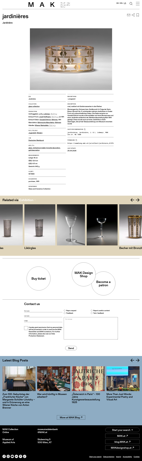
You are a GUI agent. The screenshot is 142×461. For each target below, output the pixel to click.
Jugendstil (32, 133)
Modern (39, 133)
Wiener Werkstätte (41, 125)
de (117, 3)
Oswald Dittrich (45, 120)
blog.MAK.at (121, 441)
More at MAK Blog (70, 417)
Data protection (108, 456)
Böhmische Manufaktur (46, 123)
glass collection (34, 106)
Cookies (137, 456)
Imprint (118, 456)
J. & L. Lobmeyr (44, 114)
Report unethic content (101, 310)
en (121, 3)
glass (30, 148)
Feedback (69, 313)
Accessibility (127, 456)
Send (71, 348)
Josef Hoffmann (45, 117)
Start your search (121, 430)
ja (125, 3)
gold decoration (34, 150)
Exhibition (26, 200)
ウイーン (54, 114)
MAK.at (121, 436)
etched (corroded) (39, 148)
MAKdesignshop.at (121, 447)
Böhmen (55, 120)
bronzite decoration (53, 148)
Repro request (71, 310)
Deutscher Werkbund (36, 140)
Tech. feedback (98, 313)
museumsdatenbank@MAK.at (48, 431)
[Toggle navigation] (138, 4)
